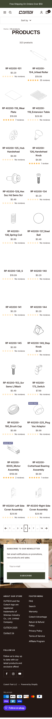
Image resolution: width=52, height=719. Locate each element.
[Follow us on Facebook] (6, 673)
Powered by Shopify (29, 684)
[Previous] (5, 528)
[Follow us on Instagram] (13, 673)
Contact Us (8, 633)
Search (32, 606)
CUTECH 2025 (10, 627)
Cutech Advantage (38, 616)
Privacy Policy (35, 630)
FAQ (31, 601)
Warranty (33, 611)
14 (42, 528)
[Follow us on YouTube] (19, 673)
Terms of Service (37, 636)
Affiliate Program (37, 641)
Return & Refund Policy (36, 624)
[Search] (10, 12)
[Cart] (47, 12)
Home (5, 29)
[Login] (41, 12)
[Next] (46, 528)
